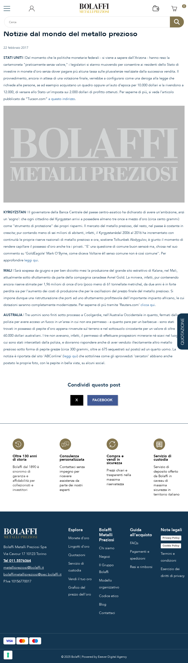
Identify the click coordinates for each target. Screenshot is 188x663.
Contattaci (107, 613)
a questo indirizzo (61, 99)
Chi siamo (106, 548)
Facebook (102, 400)
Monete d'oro (78, 538)
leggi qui (31, 260)
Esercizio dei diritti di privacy (173, 572)
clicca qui (148, 305)
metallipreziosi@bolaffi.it (23, 567)
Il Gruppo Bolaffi (106, 568)
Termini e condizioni (168, 557)
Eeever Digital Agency (112, 657)
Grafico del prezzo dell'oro (79, 591)
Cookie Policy (171, 545)
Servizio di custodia (76, 567)
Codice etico (109, 596)
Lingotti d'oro (78, 546)
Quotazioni (76, 555)
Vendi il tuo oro (80, 579)
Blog (102, 604)
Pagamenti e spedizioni (139, 555)
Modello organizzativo (109, 584)
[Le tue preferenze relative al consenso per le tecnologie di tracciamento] (8, 655)
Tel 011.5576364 (17, 560)
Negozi (104, 556)
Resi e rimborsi (141, 567)
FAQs (134, 543)
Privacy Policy (171, 537)
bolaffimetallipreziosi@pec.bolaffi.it (32, 574)
